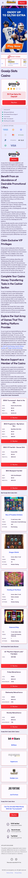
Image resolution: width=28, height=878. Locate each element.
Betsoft (5, 346)
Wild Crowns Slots (10, 63)
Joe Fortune (14, 795)
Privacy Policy (18, 872)
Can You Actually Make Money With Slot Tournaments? (14, 808)
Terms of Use (9, 872)
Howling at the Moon (14, 590)
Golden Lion (14, 778)
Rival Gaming (11, 346)
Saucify (17, 346)
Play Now (22, 2)
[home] (11, 4)
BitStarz (14, 745)
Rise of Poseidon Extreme (14, 515)
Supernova (14, 761)
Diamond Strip (14, 627)
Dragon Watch (14, 552)
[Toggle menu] (2, 2)
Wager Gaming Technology (15, 348)
